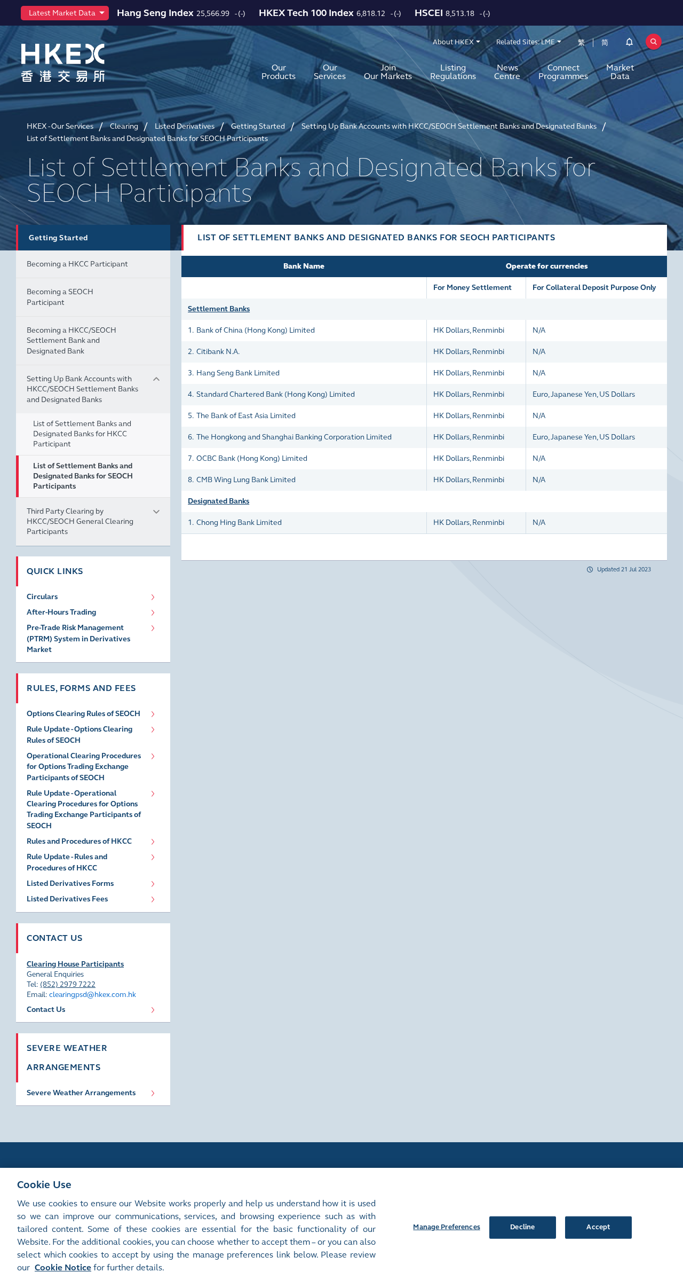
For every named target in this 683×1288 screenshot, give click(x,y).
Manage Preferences (446, 1226)
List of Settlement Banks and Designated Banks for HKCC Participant (82, 434)
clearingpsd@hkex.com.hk (92, 994)
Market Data (620, 71)
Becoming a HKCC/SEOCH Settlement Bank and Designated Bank (71, 341)
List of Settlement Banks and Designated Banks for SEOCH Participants (83, 476)
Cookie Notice (63, 1267)
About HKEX (453, 42)
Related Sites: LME (525, 42)
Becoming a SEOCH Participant (60, 297)
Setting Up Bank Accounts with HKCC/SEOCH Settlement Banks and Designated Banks (82, 389)
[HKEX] (90, 62)
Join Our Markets (388, 71)
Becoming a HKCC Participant (77, 264)
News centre (507, 71)
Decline (522, 1226)
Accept (598, 1226)
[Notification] (629, 44)
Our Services (330, 71)
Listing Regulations (453, 71)
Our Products (278, 71)
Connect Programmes (563, 71)
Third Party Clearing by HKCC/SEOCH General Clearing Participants (80, 522)
